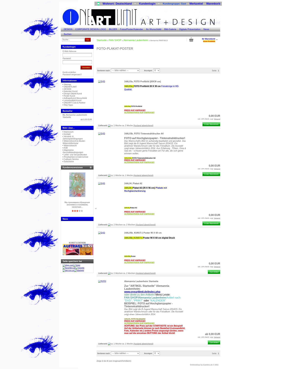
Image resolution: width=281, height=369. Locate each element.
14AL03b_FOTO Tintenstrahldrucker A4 (143, 133)
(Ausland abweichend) (143, 125)
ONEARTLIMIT (70, 87)
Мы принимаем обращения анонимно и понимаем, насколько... (77, 204)
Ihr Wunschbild (153, 29)
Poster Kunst (69, 96)
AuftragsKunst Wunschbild (75, 98)
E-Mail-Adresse (69, 51)
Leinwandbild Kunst (72, 100)
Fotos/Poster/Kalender (131, 29)
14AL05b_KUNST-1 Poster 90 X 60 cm (143, 233)
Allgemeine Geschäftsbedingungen (73, 151)
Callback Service (71, 159)
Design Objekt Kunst (73, 93)
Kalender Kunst (70, 91)
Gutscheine (69, 161)
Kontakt (67, 134)
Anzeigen (148, 70)
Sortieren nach (103, 70)
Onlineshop (195, 365)
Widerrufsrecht (70, 145)
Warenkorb (213, 3)
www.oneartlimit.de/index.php (142, 291)
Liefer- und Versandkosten (75, 155)
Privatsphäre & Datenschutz (76, 157)
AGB (66, 148)
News (206, 29)
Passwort (67, 58)
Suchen (68, 34)
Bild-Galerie (170, 29)
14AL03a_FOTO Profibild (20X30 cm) (142, 81)
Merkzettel (196, 3)
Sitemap (67, 84)
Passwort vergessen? (72, 74)
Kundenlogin (149, 3)
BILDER (113, 29)
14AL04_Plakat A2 (133, 183)
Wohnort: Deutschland (119, 3)
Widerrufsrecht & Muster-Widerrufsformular (74, 142)
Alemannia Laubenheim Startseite (141, 281)
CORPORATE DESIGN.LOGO (90, 29)
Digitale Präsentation (190, 29)
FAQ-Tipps (68, 105)
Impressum (69, 132)
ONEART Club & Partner (74, 103)
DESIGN (68, 29)
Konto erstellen (69, 72)
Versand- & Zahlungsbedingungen (73, 137)
